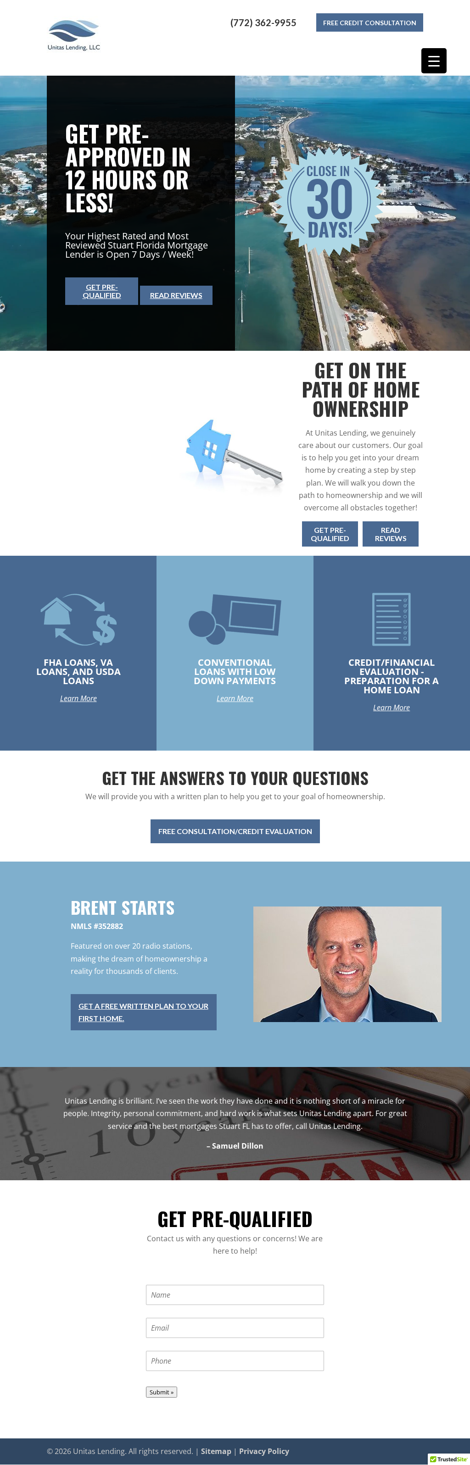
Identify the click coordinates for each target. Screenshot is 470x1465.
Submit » (161, 1392)
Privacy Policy (264, 1451)
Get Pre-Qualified (102, 290)
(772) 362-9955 (263, 22)
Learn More (78, 698)
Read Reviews (176, 295)
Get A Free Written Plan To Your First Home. (143, 1012)
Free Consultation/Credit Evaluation (235, 831)
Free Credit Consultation (369, 23)
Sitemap (216, 1451)
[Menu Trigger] (434, 60)
